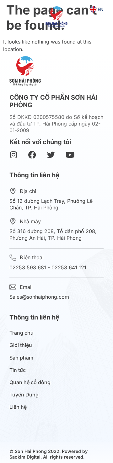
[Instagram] (13, 155)
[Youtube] (70, 155)
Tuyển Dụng (24, 395)
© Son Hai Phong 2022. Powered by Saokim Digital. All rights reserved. (48, 454)
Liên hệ (18, 407)
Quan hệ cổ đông (30, 382)
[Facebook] (32, 155)
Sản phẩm (21, 358)
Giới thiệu (20, 345)
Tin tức (17, 370)
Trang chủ (21, 333)
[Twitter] (51, 155)
